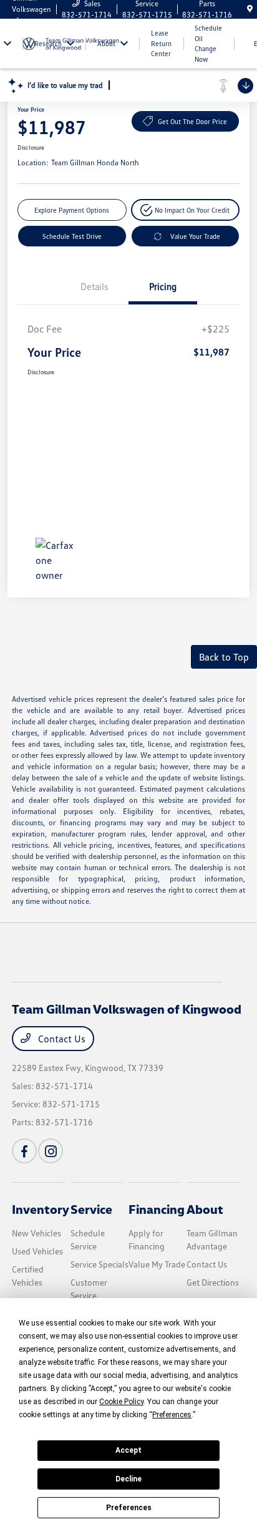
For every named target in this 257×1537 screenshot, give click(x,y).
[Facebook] (24, 1150)
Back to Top (224, 657)
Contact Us (60, 1038)
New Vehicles (36, 1233)
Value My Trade (156, 1264)
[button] (185, 210)
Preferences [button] (172, 1414)
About (205, 1208)
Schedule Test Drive (72, 236)
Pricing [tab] (163, 286)
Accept (128, 1450)
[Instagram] (50, 1150)
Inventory (40, 1208)
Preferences (129, 1507)
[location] (250, 9)
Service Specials (99, 1264)
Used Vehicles (37, 1251)
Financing (156, 1208)
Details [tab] (94, 286)
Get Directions (213, 1282)
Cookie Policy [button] (121, 1401)
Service (91, 1208)
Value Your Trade (195, 236)
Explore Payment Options (71, 210)
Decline (128, 1479)
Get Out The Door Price (192, 121)
